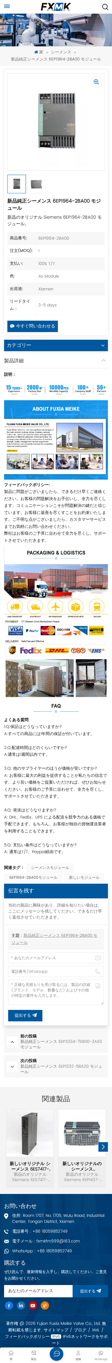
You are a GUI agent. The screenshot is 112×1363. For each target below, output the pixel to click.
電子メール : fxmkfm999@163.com (46, 1241)
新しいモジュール (84, 878)
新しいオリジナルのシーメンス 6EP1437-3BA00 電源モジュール (82, 1166)
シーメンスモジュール (50, 868)
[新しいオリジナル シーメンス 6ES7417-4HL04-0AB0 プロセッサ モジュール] (30, 1133)
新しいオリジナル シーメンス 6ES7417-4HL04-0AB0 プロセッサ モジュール (30, 1166)
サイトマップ (56, 1330)
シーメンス (61, 52)
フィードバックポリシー (27, 1337)
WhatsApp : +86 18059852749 (42, 1251)
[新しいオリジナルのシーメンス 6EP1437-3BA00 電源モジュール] (81, 1133)
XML (95, 1330)
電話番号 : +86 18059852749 (40, 1231)
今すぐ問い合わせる (35, 326)
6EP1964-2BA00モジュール (33, 878)
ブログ (80, 1330)
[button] (103, 1147)
